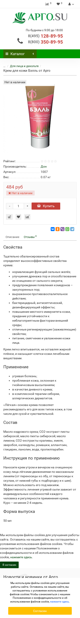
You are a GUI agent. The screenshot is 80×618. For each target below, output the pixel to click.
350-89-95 (45, 42)
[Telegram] (72, 229)
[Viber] (62, 229)
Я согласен (9, 564)
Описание (12, 237)
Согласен (40, 611)
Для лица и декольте (24, 66)
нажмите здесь (21, 557)
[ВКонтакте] (53, 229)
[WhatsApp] (67, 229)
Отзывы (30, 237)
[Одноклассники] (58, 229)
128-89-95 (45, 36)
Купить (49, 206)
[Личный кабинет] (70, 4)
